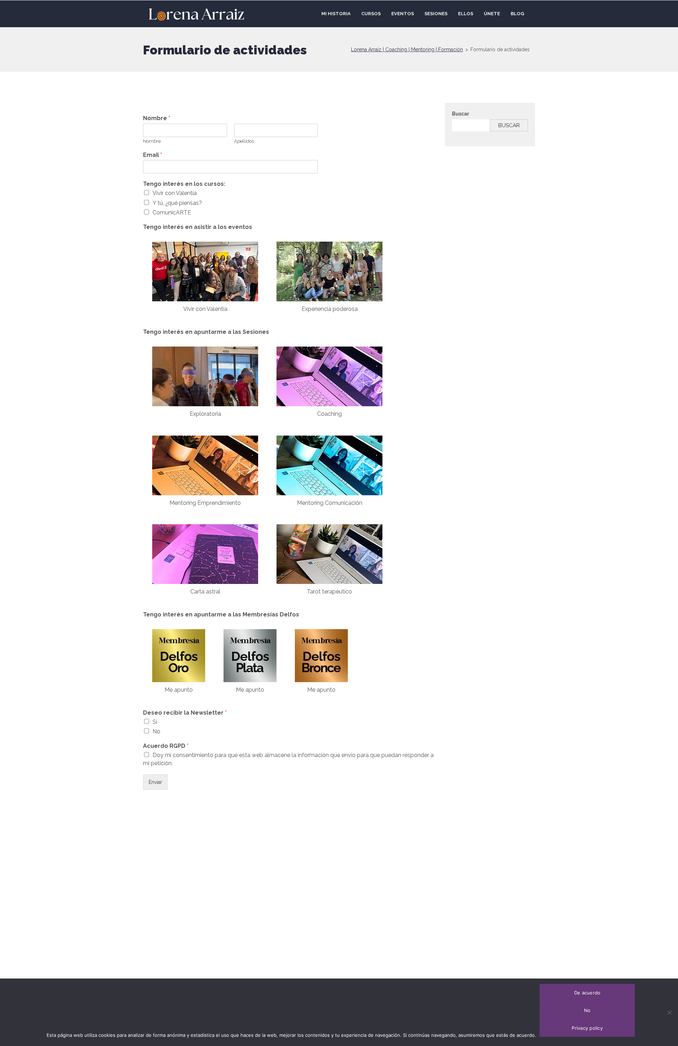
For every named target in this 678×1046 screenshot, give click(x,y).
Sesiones (435, 13)
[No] (669, 1012)
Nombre (156, 118)
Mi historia (336, 13)
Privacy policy (587, 1028)
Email (152, 155)
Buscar (460, 114)
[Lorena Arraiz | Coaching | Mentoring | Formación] (196, 13)
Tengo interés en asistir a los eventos (197, 227)
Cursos (371, 13)
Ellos (465, 13)
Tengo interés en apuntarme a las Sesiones (206, 332)
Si (155, 722)
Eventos (402, 13)
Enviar (155, 782)
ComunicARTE (172, 212)
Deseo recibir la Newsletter (185, 712)
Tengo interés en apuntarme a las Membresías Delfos (221, 614)
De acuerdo (587, 992)
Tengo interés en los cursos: (184, 184)
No (156, 731)
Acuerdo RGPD (166, 746)
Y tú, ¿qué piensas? (177, 203)
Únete (492, 13)
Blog (517, 13)
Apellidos (244, 141)
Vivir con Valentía (175, 193)
